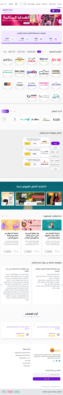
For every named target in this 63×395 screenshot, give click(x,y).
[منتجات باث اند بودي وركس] (31, 20)
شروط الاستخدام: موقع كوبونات (22, 355)
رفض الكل (10, 392)
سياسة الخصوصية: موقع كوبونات (22, 353)
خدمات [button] (55, 169)
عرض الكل (5, 111)
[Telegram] (59, 361)
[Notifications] (16, 3)
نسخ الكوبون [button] (27, 143)
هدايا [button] (55, 147)
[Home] (46, 350)
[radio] (54, 336)
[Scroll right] (3, 52)
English (11, 4)
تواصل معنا (27, 360)
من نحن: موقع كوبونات (24, 358)
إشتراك (45, 379)
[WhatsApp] (53, 361)
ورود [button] (55, 143)
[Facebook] (56, 361)
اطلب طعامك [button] (55, 156)
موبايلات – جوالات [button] (55, 160)
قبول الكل (17, 392)
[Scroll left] (43, 52)
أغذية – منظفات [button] (55, 152)
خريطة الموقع (27, 366)
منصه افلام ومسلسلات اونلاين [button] (55, 164)
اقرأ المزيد (49, 251)
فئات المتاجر (52, 4)
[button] (39, 52)
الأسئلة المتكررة (26, 363)
